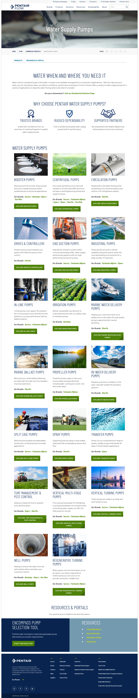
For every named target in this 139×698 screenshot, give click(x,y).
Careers (83, 1)
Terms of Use (101, 665)
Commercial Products (33, 51)
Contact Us (94, 1)
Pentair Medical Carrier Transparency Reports (110, 673)
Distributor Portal (94, 637)
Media (51, 673)
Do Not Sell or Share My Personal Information (110, 686)
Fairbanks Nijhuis (78, 199)
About (104, 7)
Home (14, 51)
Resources (80, 7)
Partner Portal (125, 1)
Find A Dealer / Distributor (109, 1)
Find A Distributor (94, 629)
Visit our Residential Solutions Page (79, 93)
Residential (63, 661)
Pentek (28, 260)
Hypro (56, 202)
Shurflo (70, 202)
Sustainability (93, 7)
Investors (52, 669)
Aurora (28, 197)
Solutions (70, 7)
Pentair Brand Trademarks (105, 677)
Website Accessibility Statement (106, 669)
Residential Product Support (82, 665)
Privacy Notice (102, 661)
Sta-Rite (18, 199)
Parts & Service (93, 633)
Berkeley (36, 197)
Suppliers (52, 677)
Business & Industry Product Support (84, 669)
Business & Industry (65, 665)
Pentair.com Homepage (61, 1)
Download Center (79, 673)
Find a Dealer (63, 673)
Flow (20, 51)
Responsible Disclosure (104, 682)
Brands (50, 7)
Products (59, 7)
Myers (43, 197)
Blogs (74, 1)
